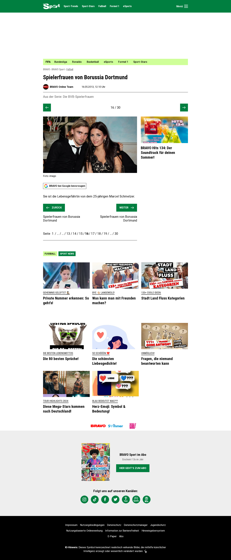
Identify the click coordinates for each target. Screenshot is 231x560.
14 (74, 234)
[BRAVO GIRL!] (133, 426)
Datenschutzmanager (136, 525)
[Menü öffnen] (186, 6)
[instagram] (84, 499)
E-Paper (112, 536)
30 (116, 234)
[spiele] (136, 499)
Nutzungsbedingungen (92, 525)
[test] (126, 499)
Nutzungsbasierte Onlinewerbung (84, 530)
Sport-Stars (88, 6)
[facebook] (105, 499)
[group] (113, 62)
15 (80, 234)
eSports (127, 6)
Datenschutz (114, 525)
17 (92, 234)
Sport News (67, 253)
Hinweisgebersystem (153, 530)
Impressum (71, 525)
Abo (121, 536)
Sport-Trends (71, 6)
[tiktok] (95, 499)
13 (68, 234)
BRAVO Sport (58, 69)
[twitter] (115, 499)
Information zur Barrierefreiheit (122, 530)
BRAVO (46, 69)
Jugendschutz (158, 525)
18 (99, 234)
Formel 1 (114, 6)
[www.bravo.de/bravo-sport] (51, 6)
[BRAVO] (98, 426)
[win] (147, 499)
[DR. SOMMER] (115, 426)
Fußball (102, 6)
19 (105, 234)
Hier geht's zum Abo (132, 468)
